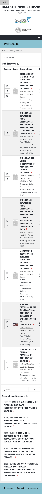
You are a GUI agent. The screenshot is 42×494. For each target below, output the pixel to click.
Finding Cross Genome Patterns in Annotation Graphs (28, 355)
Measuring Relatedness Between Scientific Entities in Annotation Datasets (26, 259)
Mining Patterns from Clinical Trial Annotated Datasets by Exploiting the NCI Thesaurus (28, 314)
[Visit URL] (7, 95)
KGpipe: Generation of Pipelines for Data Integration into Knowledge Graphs (21, 406)
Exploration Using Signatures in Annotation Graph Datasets (27, 165)
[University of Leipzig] (23, 30)
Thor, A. (22, 97)
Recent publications (13, 396)
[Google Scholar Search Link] (7, 90)
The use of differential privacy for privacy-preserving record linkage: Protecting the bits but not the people (21, 469)
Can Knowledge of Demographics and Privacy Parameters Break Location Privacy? (19, 452)
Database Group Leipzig (21, 7)
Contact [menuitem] (20, 488)
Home (4, 50)
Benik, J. (22, 328)
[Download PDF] (7, 86)
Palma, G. (23, 91)
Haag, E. (22, 94)
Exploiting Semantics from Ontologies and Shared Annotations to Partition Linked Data (27, 123)
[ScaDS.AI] (23, 20)
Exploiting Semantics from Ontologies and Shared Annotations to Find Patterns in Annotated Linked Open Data (27, 214)
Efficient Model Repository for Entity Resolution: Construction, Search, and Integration (19, 437)
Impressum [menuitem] (33, 488)
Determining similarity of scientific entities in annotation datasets (27, 81)
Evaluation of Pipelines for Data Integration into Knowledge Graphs (20, 422)
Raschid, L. (30, 94)
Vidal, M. (30, 91)
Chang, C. (29, 364)
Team (11, 50)
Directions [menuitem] (8, 488)
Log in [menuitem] (4, 2)
